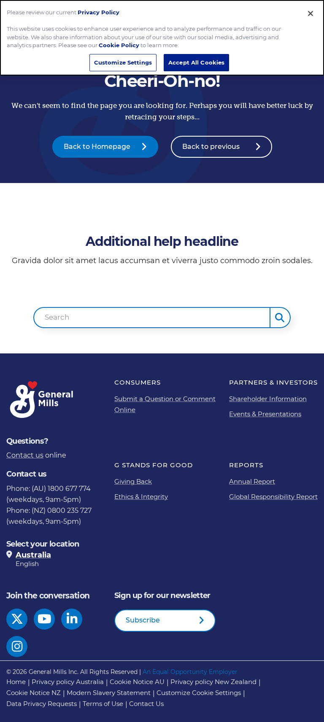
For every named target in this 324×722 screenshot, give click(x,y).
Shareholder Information (268, 399)
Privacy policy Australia (68, 682)
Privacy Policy (98, 12)
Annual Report (252, 481)
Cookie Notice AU (137, 682)
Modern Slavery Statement (109, 693)
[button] (280, 317)
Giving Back (133, 481)
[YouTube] (44, 619)
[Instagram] (17, 646)
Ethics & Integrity (141, 497)
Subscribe (143, 620)
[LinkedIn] (72, 619)
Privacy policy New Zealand (213, 682)
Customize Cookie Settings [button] (199, 693)
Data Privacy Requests (41, 704)
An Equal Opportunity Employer (190, 672)
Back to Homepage (97, 147)
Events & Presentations (265, 414)
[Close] (310, 13)
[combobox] (151, 317)
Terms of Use (103, 704)
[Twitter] (17, 619)
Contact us (24, 455)
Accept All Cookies (196, 62)
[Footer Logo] (42, 399)
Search (57, 317)
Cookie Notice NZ (33, 693)
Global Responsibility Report (273, 497)
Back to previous (211, 147)
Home (16, 682)
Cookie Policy (119, 45)
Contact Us (146, 704)
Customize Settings (123, 62)
